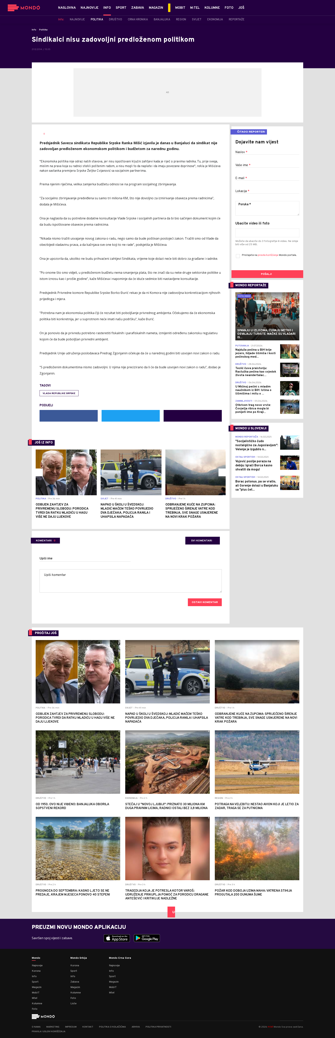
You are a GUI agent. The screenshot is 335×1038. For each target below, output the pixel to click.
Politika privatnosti (158, 1027)
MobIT (36, 992)
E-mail (241, 178)
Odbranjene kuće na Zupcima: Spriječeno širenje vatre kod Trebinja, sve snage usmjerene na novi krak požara (191, 511)
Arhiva (136, 1027)
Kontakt (87, 1027)
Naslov (241, 152)
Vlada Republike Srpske (59, 393)
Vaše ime (242, 165)
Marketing (52, 1027)
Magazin (36, 987)
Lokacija (242, 191)
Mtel (34, 998)
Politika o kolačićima (112, 1027)
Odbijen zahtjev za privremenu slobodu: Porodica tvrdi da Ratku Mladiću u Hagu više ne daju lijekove (62, 511)
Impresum (71, 1027)
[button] (39, 472)
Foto (34, 1009)
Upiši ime (46, 559)
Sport (35, 982)
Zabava (74, 982)
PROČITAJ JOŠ (46, 633)
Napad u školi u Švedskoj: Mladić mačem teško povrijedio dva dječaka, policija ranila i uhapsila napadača (127, 511)
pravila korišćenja (268, 255)
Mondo (36, 958)
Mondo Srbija (78, 958)
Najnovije (37, 965)
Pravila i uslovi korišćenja (48, 1031)
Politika (43, 29)
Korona (36, 971)
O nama (36, 1027)
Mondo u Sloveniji (251, 429)
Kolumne (37, 1003)
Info (34, 29)
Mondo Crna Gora (120, 958)
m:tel (270, 1026)
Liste (73, 1003)
